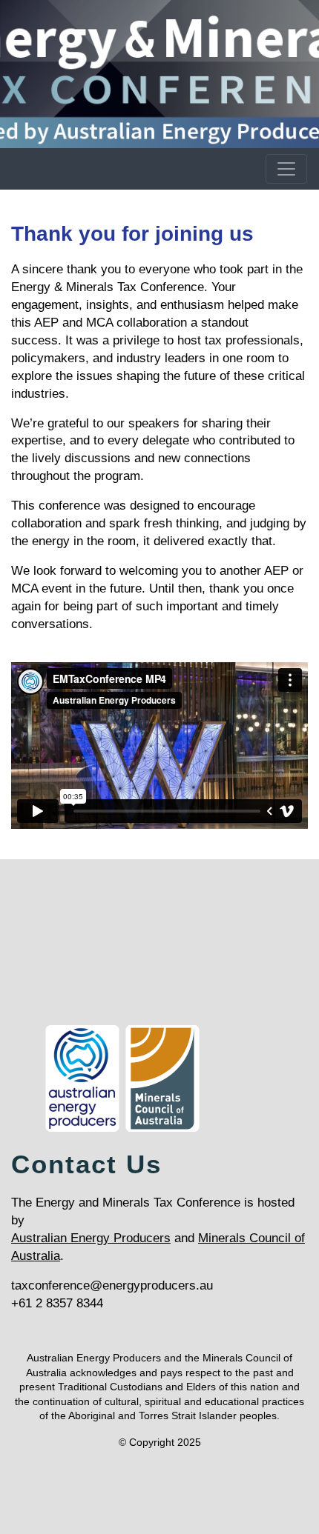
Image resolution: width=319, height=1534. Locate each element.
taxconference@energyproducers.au (112, 1285)
